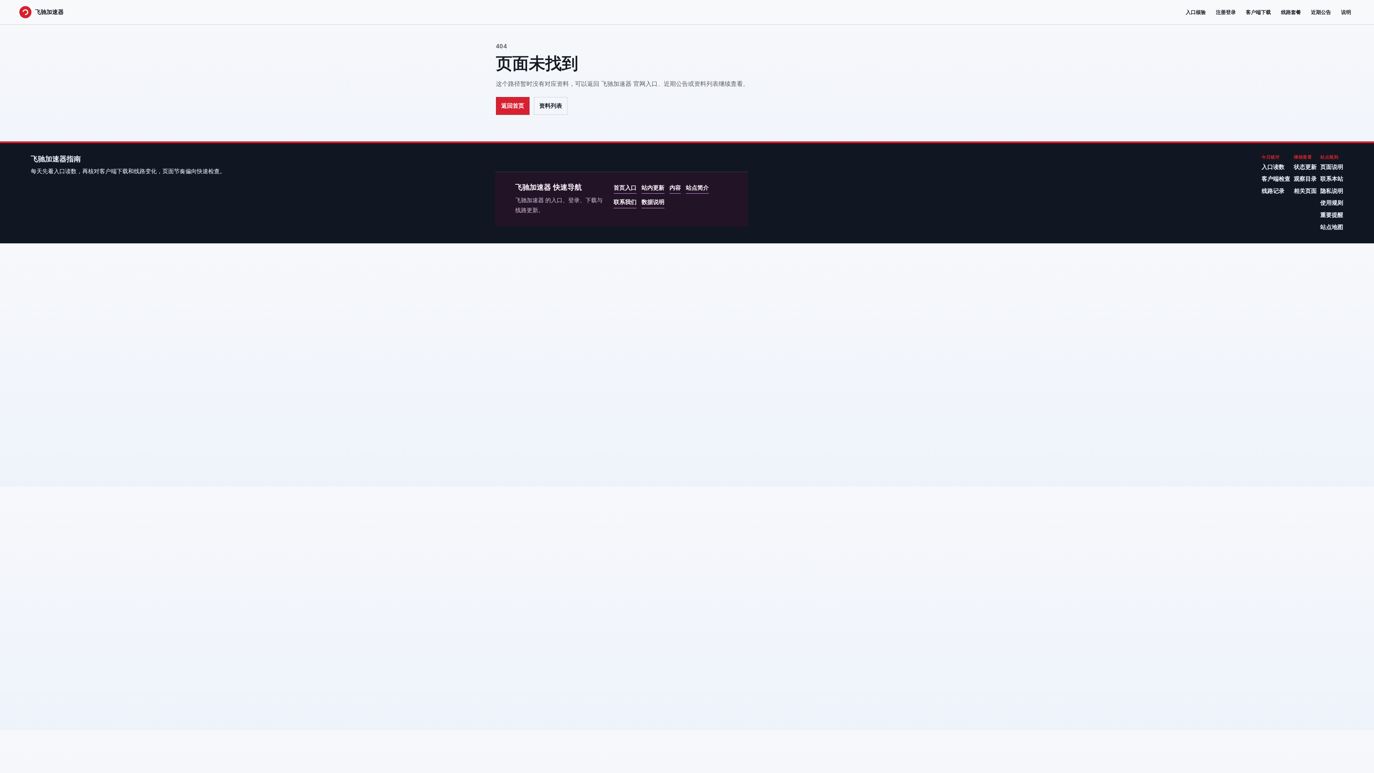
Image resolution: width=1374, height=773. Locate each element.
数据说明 (653, 202)
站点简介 (697, 188)
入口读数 (1273, 167)
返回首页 (512, 106)
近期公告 (1321, 12)
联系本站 (1331, 179)
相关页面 (1305, 191)
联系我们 (625, 202)
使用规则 (1331, 203)
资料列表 (550, 106)
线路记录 (1273, 191)
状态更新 (1305, 167)
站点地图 (1331, 227)
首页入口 (625, 188)
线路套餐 (1291, 12)
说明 (1346, 12)
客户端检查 (1276, 179)
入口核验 (1196, 12)
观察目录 (1305, 179)
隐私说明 (1331, 191)
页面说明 (1331, 167)
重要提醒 (1331, 215)
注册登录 (1226, 12)
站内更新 (653, 188)
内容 (675, 188)
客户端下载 (1258, 12)
